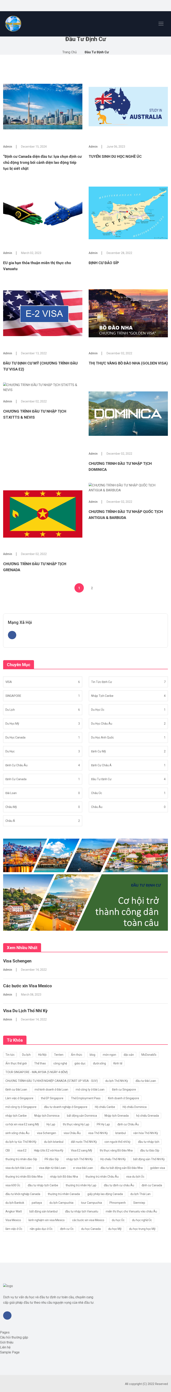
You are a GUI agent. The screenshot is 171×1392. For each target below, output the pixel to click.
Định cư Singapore (124, 1089)
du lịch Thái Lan (140, 1194)
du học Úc (118, 1220)
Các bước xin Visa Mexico (27, 985)
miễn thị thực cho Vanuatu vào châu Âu (131, 1211)
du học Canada (91, 1228)
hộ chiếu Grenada (147, 1115)
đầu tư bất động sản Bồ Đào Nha (122, 1168)
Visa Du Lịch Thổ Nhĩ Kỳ (25, 1010)
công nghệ (60, 1063)
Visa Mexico (13, 1220)
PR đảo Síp (52, 1159)
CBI (7, 1150)
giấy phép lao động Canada (105, 1194)
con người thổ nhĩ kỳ (117, 1141)
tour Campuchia (91, 1202)
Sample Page (10, 1352)
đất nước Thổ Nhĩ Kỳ (84, 1141)
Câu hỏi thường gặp (14, 1337)
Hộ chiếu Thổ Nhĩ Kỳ (113, 1159)
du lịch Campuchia (61, 1202)
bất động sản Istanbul (43, 1211)
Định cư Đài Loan (16, 1089)
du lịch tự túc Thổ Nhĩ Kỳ (20, 1141)
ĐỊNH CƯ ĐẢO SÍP (104, 263)
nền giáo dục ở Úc (41, 1228)
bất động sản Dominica (82, 1115)
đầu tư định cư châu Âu (119, 1185)
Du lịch (26, 1054)
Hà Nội (42, 1054)
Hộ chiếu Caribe (105, 1107)
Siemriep (139, 1202)
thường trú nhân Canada (64, 1194)
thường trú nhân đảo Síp (21, 1159)
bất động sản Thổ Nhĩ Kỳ (149, 1159)
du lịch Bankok (14, 1202)
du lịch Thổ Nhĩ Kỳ (116, 1080)
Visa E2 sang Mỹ (81, 1150)
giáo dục (80, 1063)
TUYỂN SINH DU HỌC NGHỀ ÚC (115, 156)
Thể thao (40, 1063)
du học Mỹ (115, 1228)
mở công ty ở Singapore (20, 1107)
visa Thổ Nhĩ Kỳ (98, 1133)
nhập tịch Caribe (16, 1115)
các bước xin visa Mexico (88, 1220)
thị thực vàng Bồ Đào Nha (116, 1150)
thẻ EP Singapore (52, 1098)
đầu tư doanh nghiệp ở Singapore (65, 1107)
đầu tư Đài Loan (146, 1080)
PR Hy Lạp (103, 1124)
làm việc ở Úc (13, 1228)
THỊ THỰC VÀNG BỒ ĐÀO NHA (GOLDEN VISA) (128, 363)
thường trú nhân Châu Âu (102, 1176)
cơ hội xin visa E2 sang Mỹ (22, 1124)
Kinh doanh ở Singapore (123, 1098)
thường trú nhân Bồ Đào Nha (24, 1176)
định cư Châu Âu (128, 1124)
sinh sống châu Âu (17, 1133)
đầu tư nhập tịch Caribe (43, 1185)
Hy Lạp (51, 1124)
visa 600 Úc (12, 1185)
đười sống (99, 1063)
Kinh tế (117, 1063)
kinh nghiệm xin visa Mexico (47, 1220)
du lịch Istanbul (53, 1141)
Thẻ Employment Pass (86, 1098)
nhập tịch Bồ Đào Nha (64, 1176)
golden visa (157, 1168)
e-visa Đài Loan (83, 1168)
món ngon (109, 1054)
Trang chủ (69, 52)
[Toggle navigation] (161, 23)
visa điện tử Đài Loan (52, 1168)
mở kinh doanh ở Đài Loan (51, 1089)
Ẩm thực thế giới (16, 1063)
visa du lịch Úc (135, 1176)
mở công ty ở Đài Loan (90, 1089)
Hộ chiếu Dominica (135, 1107)
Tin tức (10, 1054)
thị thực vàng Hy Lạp (76, 1124)
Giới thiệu (6, 1342)
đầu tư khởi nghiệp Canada (22, 1194)
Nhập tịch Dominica (46, 1115)
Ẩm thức (76, 1054)
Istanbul (120, 1133)
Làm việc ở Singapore (19, 1098)
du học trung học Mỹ (142, 1228)
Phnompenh (117, 1202)
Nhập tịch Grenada (116, 1115)
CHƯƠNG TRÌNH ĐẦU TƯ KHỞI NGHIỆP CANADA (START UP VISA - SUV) (51, 1080)
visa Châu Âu (72, 1133)
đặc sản (129, 1054)
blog (92, 1054)
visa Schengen (46, 1133)
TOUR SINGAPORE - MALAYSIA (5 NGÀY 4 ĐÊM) (36, 1072)
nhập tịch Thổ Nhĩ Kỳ (79, 1159)
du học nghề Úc (142, 1220)
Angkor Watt (13, 1211)
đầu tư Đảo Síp (149, 1150)
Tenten (58, 1054)
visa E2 (21, 1150)
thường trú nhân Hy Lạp (81, 1185)
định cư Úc (67, 1228)
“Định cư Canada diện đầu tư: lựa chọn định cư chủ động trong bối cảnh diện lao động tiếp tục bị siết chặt (42, 162)
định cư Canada (152, 1185)
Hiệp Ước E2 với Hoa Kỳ (48, 1150)
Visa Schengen (17, 960)
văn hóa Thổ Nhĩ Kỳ (145, 1133)
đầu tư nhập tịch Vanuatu (81, 1211)
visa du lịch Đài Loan (18, 1168)
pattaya (37, 1202)
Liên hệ (5, 1347)
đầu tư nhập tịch (148, 1141)
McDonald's (148, 1054)
